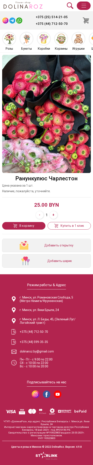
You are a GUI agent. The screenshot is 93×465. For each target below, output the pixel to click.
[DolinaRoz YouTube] (57, 394)
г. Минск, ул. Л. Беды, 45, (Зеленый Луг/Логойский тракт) (47, 320)
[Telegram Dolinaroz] (12, 20)
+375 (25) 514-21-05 (52, 17)
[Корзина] (86, 20)
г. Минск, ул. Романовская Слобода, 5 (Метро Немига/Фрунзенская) (46, 299)
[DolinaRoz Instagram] (35, 394)
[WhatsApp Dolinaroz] (19, 20)
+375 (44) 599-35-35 (34, 342)
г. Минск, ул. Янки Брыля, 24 (39, 310)
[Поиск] (70, 5)
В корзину (26, 225)
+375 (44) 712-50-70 (52, 24)
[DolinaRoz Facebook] (46, 394)
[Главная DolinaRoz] (22, 5)
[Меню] (84, 6)
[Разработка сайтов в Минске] (46, 456)
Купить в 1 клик (72, 225)
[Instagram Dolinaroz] (5, 20)
